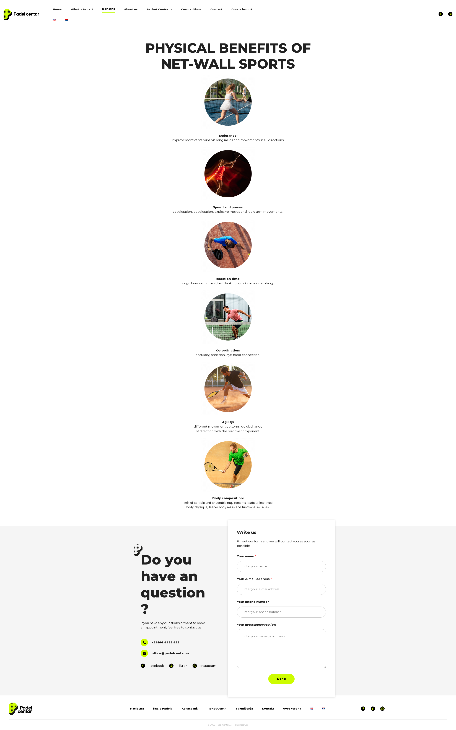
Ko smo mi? (190, 708)
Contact (216, 9)
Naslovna (137, 708)
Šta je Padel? (162, 708)
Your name (246, 556)
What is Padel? (82, 9)
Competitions (191, 9)
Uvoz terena (292, 708)
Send (281, 678)
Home (57, 9)
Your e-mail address (254, 579)
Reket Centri (217, 708)
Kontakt (268, 708)
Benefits (108, 9)
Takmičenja (244, 708)
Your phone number (253, 602)
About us (131, 9)
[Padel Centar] (21, 14)
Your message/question (256, 624)
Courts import (241, 9)
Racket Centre (157, 9)
